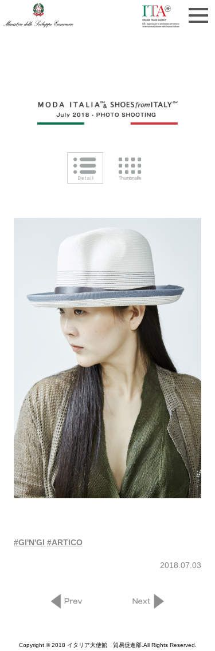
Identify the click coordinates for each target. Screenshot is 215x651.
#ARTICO (65, 542)
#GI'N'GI (29, 542)
